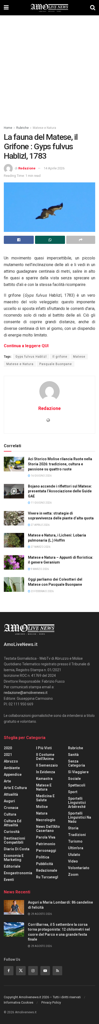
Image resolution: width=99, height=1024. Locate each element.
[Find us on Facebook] (8, 970)
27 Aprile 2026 (40, 524)
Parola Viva (45, 837)
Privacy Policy (51, 1002)
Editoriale (12, 866)
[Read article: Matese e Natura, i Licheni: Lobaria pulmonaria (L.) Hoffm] (14, 540)
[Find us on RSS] (57, 970)
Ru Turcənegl (47, 877)
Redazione (27, 168)
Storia (73, 828)
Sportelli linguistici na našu (79, 817)
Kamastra (44, 779)
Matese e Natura (44, 128)
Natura (41, 813)
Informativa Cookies (18, 1002)
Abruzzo (11, 761)
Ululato (74, 855)
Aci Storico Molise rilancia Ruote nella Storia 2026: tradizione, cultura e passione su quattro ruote (60, 464)
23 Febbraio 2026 (42, 591)
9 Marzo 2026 (39, 569)
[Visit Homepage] (49, 8)
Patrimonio (45, 844)
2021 (8, 755)
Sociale (74, 779)
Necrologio (45, 820)
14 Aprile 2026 (54, 168)
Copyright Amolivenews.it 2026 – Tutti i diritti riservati (42, 997)
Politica (42, 857)
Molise (42, 807)
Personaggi (46, 850)
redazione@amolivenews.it (25, 693)
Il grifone (60, 356)
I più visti (44, 748)
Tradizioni (77, 835)
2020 (8, 748)
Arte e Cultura (15, 788)
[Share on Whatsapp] (50, 240)
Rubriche (22, 128)
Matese (79, 356)
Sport (72, 792)
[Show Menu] (6, 7)
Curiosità (12, 832)
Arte (7, 781)
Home (8, 128)
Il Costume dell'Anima (45, 757)
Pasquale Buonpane (55, 364)
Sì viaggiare (78, 772)
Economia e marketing (14, 858)
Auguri (9, 801)
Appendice (13, 774)
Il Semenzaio (47, 765)
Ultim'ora (75, 848)
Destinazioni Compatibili (14, 840)
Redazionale (46, 870)
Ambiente (12, 768)
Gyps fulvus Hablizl (31, 356)
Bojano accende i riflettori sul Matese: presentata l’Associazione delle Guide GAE (60, 491)
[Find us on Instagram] (33, 970)
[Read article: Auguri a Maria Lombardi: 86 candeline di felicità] (14, 907)
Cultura (10, 814)
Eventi (9, 880)
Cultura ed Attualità (12, 823)
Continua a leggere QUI (26, 345)
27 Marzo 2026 (40, 546)
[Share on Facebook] (19, 240)
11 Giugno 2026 (41, 502)
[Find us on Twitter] (21, 970)
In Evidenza (45, 772)
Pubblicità (44, 864)
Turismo (75, 841)
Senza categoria (76, 763)
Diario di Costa (16, 849)
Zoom (73, 874)
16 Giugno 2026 (41, 475)
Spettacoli (76, 785)
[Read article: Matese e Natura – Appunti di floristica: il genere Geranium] (14, 562)
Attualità (11, 794)
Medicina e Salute (45, 798)
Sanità (73, 755)
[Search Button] (92, 7)
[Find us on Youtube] (45, 970)
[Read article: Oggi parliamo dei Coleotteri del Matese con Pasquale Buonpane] (14, 584)
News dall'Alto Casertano (48, 829)
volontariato (78, 868)
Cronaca (11, 808)
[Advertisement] (49, 67)
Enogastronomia (18, 873)
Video (73, 861)
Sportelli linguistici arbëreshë (77, 802)
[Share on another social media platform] (80, 240)
